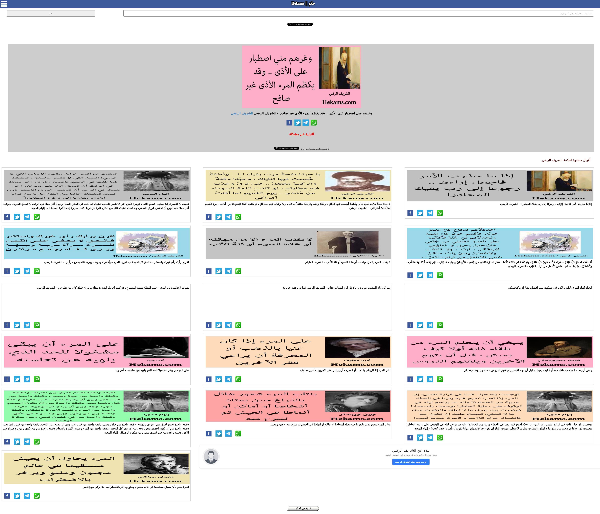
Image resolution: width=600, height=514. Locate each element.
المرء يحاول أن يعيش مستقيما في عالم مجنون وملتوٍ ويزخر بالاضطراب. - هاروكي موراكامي (136, 487)
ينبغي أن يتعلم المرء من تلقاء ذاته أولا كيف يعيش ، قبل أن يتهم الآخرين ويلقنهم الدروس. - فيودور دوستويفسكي (528, 370)
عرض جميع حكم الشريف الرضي (411, 461)
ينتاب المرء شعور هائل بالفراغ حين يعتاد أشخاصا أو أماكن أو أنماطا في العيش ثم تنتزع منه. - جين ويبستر (330, 424)
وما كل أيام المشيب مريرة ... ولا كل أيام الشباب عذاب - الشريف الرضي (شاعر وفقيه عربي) (336, 287)
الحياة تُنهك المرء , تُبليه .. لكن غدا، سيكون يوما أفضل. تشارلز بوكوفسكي (550, 287)
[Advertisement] (300, 34)
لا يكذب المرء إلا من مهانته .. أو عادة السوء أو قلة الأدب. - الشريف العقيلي (347, 262)
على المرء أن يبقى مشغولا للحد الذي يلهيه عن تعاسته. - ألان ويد (152, 370)
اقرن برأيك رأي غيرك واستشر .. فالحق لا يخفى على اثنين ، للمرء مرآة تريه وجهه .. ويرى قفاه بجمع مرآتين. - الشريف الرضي (116, 262)
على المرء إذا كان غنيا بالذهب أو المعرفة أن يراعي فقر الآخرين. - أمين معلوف (345, 370)
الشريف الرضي (242, 112)
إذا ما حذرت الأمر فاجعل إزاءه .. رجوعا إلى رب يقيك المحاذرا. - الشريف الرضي (546, 204)
